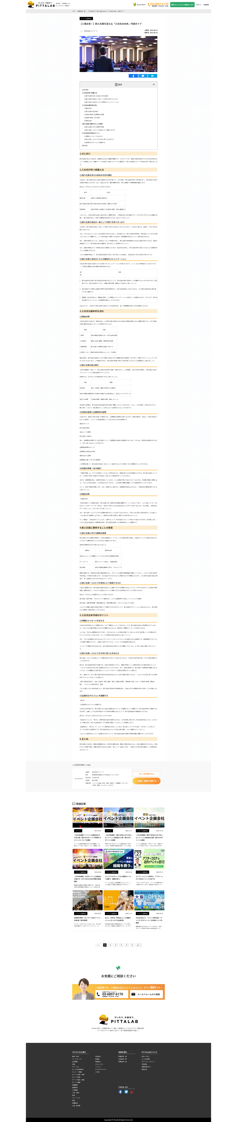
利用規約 (144, 1064)
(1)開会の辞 (87, 108)
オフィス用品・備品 (78, 1080)
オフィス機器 (76, 1082)
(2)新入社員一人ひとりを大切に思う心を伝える (99, 139)
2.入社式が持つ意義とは (89, 93)
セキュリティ (99, 1064)
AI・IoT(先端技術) (78, 1069)
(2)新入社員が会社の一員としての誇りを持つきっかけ (101, 99)
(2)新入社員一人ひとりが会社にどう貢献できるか (99, 130)
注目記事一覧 (122, 1059)
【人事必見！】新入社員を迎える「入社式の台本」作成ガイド (106, 11)
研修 (73, 1095)
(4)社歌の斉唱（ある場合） (92, 118)
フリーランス (76, 1098)
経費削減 (75, 1103)
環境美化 (98, 1061)
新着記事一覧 (122, 1056)
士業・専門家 (76, 1106)
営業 (73, 1064)
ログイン (198, 5)
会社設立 (98, 1056)
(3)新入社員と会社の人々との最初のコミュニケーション (101, 102)
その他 (97, 1072)
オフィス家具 (76, 1077)
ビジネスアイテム (100, 1069)
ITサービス (75, 1067)
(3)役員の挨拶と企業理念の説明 (94, 114)
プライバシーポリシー (148, 1061)
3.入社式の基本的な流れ (89, 105)
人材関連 (75, 1090)
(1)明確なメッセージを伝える (93, 136)
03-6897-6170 (159, 4)
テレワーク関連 (77, 1072)
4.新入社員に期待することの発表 (92, 124)
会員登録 (206, 5)
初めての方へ (146, 1056)
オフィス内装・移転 (78, 1074)
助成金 (97, 1059)
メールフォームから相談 (149, 994)
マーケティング (77, 1059)
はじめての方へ (141, 5)
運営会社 (144, 1069)
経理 (73, 1100)
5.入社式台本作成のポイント (91, 133)
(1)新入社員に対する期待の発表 (94, 127)
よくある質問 (146, 1059)
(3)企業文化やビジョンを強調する (94, 142)
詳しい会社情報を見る (146, 774)
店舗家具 (75, 1087)
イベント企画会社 (86, 18)
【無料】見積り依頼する (146, 781)
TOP (73, 11)
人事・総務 (75, 1093)
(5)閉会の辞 (87, 121)
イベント (98, 1067)
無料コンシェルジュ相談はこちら (182, 5)
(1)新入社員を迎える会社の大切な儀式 (96, 96)
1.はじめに (85, 90)
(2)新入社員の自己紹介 (91, 111)
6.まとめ (84, 145)
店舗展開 (75, 1085)
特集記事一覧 (81, 11)
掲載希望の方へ (146, 1067)
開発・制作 (75, 1056)
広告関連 (75, 1061)
